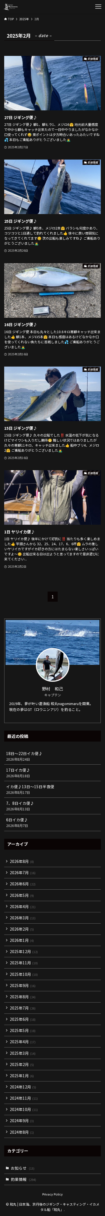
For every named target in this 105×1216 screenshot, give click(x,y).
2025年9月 (23, 985)
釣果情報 (23, 1179)
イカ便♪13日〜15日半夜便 (30, 789)
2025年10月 (24, 974)
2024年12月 (23, 1087)
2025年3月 (23, 1053)
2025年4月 (23, 1041)
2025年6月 (23, 1019)
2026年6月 (23, 884)
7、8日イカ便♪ (20, 805)
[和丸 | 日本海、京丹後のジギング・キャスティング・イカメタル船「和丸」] (11, 6)
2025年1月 (22, 1075)
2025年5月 (23, 1030)
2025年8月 (23, 996)
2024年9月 (22, 1120)
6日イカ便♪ (17, 822)
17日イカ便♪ (18, 772)
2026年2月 (22, 929)
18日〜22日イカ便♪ (24, 756)
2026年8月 (22, 861)
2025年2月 (22, 1064)
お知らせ (22, 1168)
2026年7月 (23, 872)
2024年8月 (22, 1132)
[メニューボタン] (98, 6)
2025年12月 (24, 951)
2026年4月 (23, 906)
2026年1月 (22, 940)
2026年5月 (22, 895)
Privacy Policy (52, 1194)
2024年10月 (24, 1109)
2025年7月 (23, 1008)
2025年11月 (24, 962)
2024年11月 (24, 1098)
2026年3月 (23, 917)
